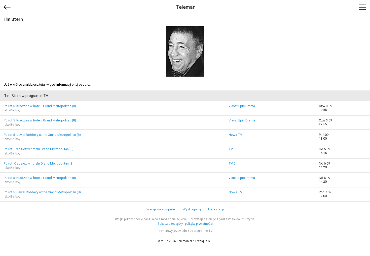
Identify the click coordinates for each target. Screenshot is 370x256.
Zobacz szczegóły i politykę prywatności (185, 224)
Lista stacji (216, 209)
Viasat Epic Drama (242, 106)
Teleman (186, 7)
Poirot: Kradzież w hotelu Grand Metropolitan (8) (38, 149)
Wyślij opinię (192, 209)
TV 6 (232, 149)
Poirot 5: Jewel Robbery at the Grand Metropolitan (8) (42, 135)
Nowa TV (235, 135)
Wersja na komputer (161, 209)
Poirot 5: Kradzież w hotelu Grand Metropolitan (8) (40, 106)
